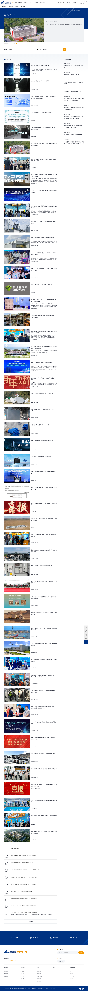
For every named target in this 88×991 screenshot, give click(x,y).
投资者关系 (56, 968)
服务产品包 (39, 976)
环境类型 (22, 971)
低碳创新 (6, 973)
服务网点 (39, 973)
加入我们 (71, 978)
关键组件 (22, 976)
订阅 (81, 952)
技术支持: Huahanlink (50, 988)
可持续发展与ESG (73, 976)
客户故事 (39, 978)
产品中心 (22, 968)
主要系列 (22, 973)
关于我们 (71, 971)
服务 (38, 968)
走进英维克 (73, 10)
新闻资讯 (71, 973)
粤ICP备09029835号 (41, 988)
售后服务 (39, 971)
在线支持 (39, 981)
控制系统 (22, 978)
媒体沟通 (61, 961)
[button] (4, 43)
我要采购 (82, 3)
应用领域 (6, 971)
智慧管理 (6, 976)
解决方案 (6, 968)
